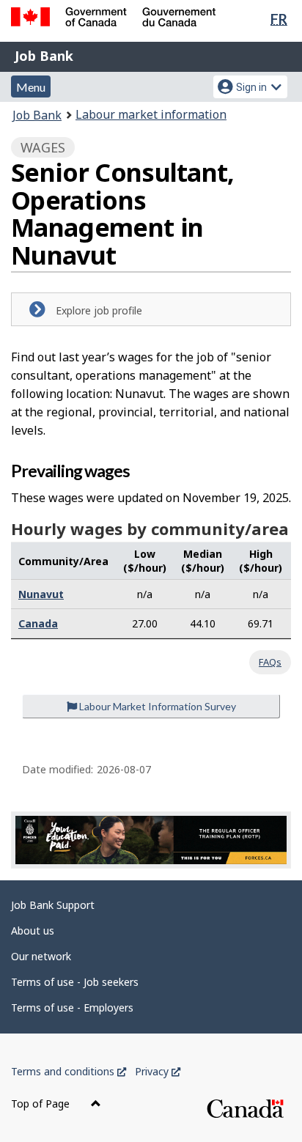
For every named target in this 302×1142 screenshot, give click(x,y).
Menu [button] (30, 87)
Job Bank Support (53, 905)
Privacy (157, 1071)
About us (32, 930)
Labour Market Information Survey (156, 706)
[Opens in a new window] (151, 840)
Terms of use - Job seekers (75, 982)
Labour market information (151, 114)
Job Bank (44, 56)
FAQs (270, 661)
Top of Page (42, 1103)
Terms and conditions (68, 1071)
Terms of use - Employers (72, 1007)
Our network (41, 956)
